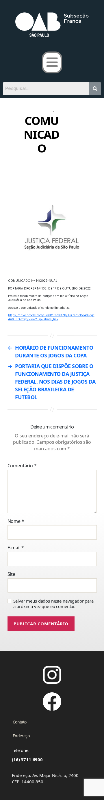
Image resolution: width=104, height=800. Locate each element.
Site (11, 574)
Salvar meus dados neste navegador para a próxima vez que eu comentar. (53, 603)
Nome (16, 521)
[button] (52, 62)
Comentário (22, 465)
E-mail (16, 548)
